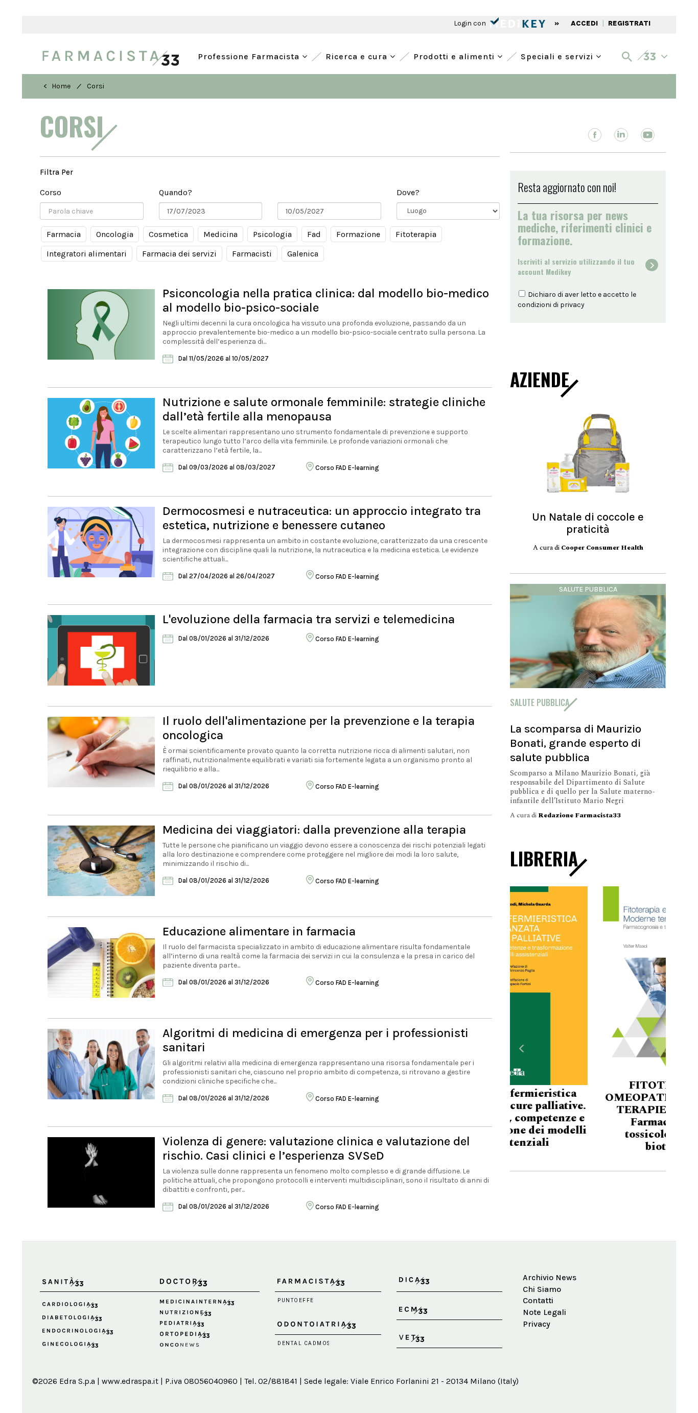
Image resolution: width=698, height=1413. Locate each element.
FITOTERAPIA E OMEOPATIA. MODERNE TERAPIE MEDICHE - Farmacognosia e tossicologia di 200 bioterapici (588, 1116)
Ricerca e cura (357, 55)
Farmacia (63, 234)
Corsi (95, 86)
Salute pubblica (588, 589)
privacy (572, 304)
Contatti (538, 1300)
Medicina (220, 234)
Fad (314, 234)
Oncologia (114, 234)
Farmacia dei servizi (179, 253)
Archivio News (549, 1277)
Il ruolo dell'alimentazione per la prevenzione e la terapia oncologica (318, 728)
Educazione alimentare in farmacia (259, 931)
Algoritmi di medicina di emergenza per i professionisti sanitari (315, 1040)
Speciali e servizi (558, 55)
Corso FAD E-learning (346, 468)
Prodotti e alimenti (455, 55)
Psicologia (272, 234)
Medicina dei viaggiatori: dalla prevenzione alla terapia (314, 829)
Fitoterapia (415, 234)
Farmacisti (252, 253)
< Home (57, 86)
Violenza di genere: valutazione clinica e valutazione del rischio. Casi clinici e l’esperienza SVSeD (316, 1148)
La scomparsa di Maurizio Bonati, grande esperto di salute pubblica (575, 743)
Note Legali (544, 1312)
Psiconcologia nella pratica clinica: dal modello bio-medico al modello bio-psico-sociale (325, 300)
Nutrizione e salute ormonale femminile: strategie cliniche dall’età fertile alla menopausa (323, 409)
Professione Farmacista (250, 55)
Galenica (302, 253)
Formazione (358, 234)
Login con (470, 23)
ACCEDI (584, 23)
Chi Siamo (542, 1289)
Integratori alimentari (86, 253)
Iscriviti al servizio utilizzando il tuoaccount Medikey (576, 266)
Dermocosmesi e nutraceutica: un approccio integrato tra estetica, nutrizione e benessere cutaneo (321, 518)
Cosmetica (168, 234)
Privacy (536, 1324)
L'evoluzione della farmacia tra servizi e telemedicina (308, 619)
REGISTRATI (629, 23)
